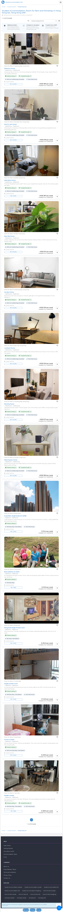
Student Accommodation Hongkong (31, 890)
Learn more (5, 905)
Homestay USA (42, 897)
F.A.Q (5, 857)
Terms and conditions (10, 872)
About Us (6, 866)
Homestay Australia (9, 897)
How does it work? (9, 851)
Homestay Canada (21, 897)
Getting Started (8, 848)
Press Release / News (10, 869)
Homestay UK (32, 897)
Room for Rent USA (35, 894)
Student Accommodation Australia (13, 887)
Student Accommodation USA (12, 890)
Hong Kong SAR (11, 6)
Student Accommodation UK (51, 887)
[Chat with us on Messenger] (59, 908)
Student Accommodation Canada (33, 887)
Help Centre (7, 845)
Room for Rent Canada (10, 894)
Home (3, 6)
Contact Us (7, 878)
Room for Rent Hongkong (49, 894)
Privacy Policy (8, 875)
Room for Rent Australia (49, 890)
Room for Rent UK (23, 894)
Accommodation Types (10, 854)
